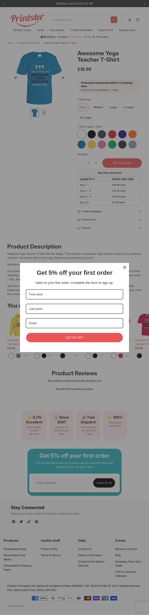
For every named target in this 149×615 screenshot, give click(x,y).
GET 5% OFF (74, 337)
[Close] (124, 267)
